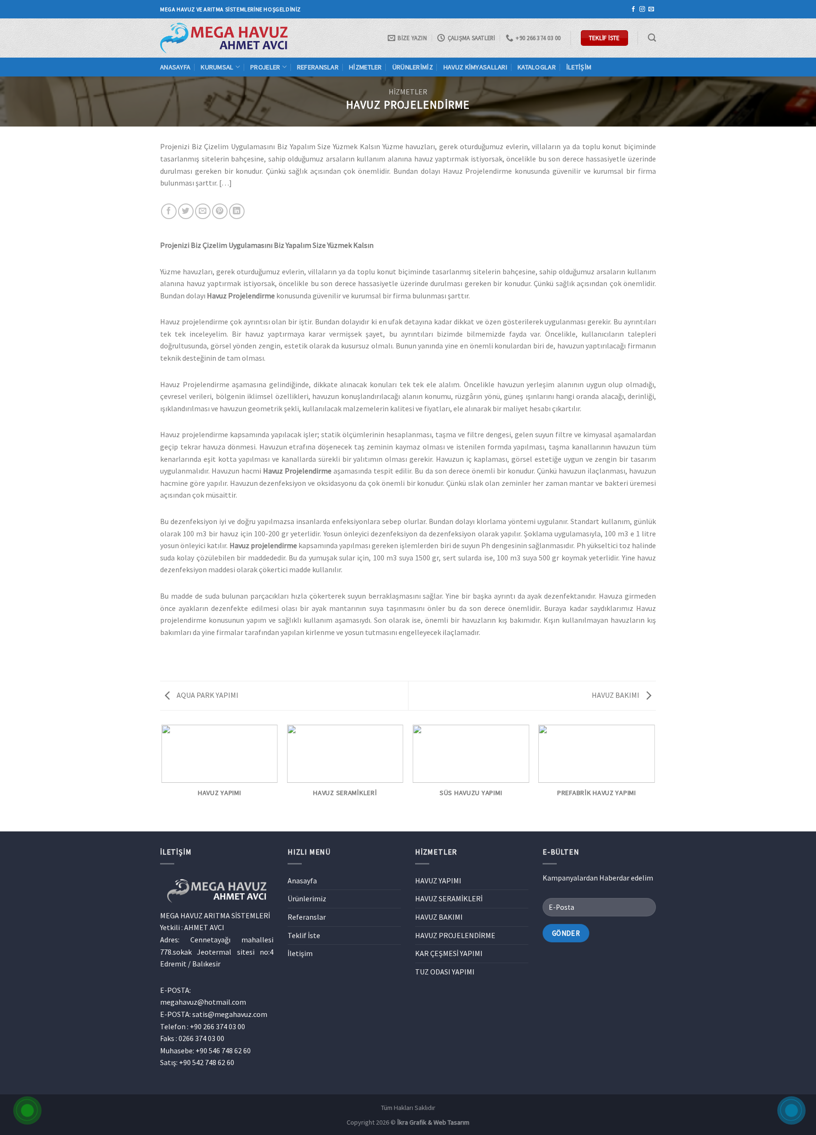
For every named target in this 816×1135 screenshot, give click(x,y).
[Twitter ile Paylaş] (186, 211)
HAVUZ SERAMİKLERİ (449, 898)
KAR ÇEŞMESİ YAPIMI (449, 953)
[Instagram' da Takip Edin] (642, 9)
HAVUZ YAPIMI (438, 880)
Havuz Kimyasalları (475, 67)
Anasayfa (175, 67)
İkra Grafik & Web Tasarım (433, 1122)
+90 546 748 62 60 (223, 1050)
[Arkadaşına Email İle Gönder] (203, 211)
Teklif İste (304, 935)
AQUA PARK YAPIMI (206, 695)
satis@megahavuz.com (229, 1014)
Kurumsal (217, 67)
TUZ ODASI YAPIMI (445, 971)
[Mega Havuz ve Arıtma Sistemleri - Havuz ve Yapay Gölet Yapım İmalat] (224, 37)
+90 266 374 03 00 (217, 1026)
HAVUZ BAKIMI (616, 695)
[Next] (654, 777)
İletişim (578, 67)
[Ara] (652, 38)
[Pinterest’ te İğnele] (220, 211)
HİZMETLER (408, 91)
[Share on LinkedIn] (237, 211)
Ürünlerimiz (412, 67)
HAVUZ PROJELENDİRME (455, 935)
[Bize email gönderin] (651, 9)
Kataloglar (537, 67)
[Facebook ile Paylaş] (169, 211)
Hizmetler (365, 67)
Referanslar (318, 67)
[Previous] (162, 777)
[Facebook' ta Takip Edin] (633, 9)
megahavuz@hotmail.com (203, 1002)
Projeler (265, 67)
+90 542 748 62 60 (206, 1062)
